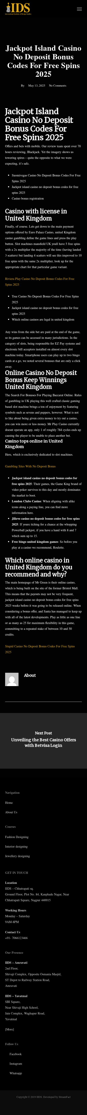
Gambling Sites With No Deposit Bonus (30, 466)
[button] (79, 9)
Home (9, 802)
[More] (9, 1029)
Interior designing (16, 846)
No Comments (57, 85)
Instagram (15, 1063)
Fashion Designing (17, 837)
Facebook (15, 1054)
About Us (11, 812)
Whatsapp (15, 1073)
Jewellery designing (17, 856)
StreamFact (64, 1097)
